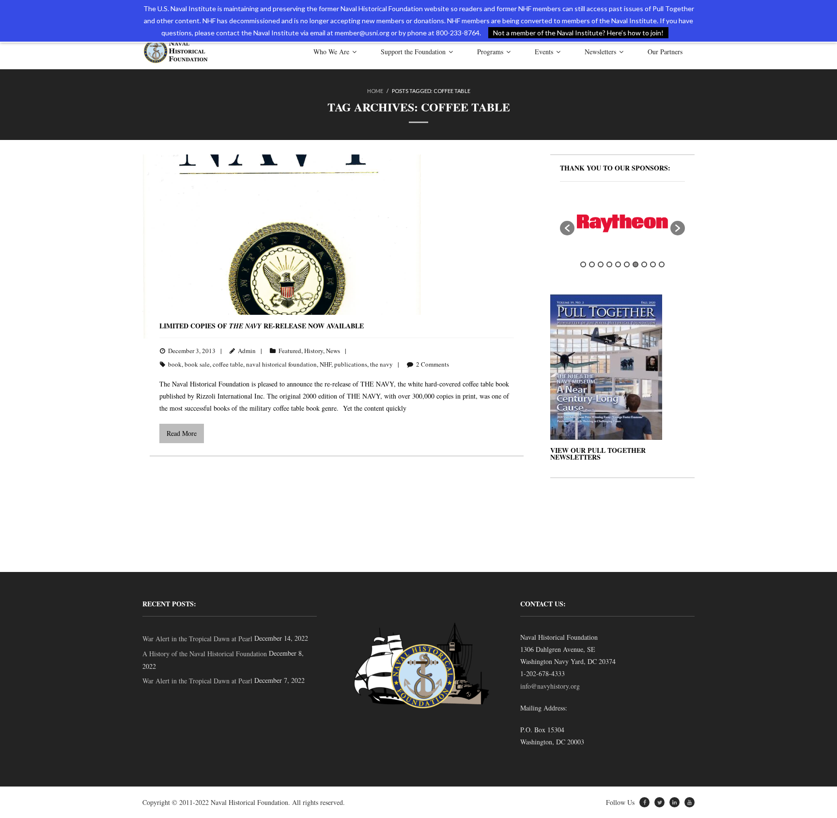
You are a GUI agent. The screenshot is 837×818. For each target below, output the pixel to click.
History (313, 350)
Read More (182, 433)
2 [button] (592, 264)
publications (350, 364)
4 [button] (609, 264)
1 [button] (583, 264)
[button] (567, 228)
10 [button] (662, 264)
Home (375, 91)
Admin (247, 350)
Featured (290, 350)
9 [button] (653, 264)
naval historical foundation (281, 364)
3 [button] (601, 264)
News (333, 350)
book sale (197, 364)
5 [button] (618, 264)
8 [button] (644, 264)
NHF (325, 364)
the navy (381, 364)
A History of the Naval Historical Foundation (204, 653)
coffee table (228, 364)
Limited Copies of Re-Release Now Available (261, 326)
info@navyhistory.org (550, 686)
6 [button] (627, 264)
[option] (622, 223)
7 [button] (635, 264)
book (175, 364)
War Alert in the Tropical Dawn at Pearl (197, 638)
